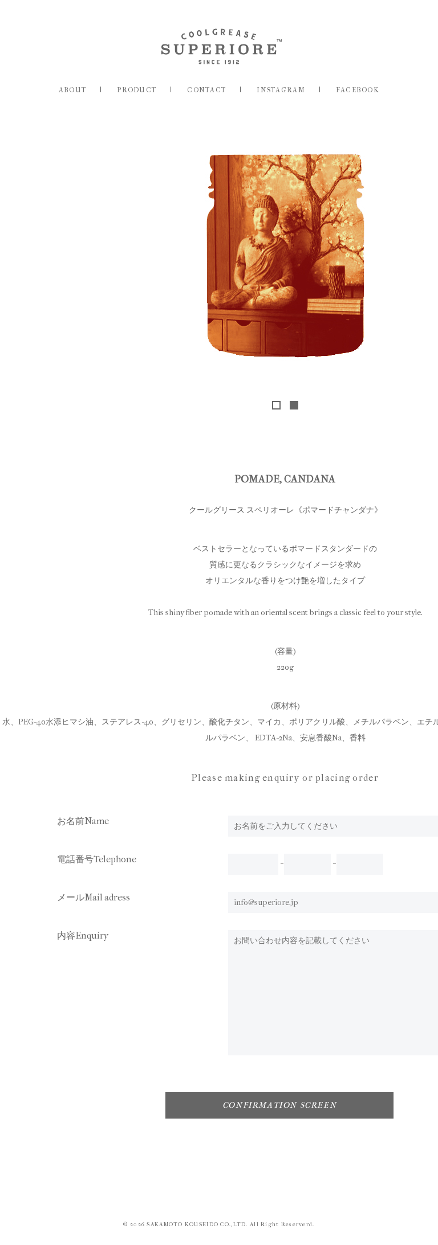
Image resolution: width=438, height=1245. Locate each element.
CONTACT (206, 90)
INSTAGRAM (281, 90)
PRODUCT (136, 90)
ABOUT (72, 90)
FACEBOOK (357, 90)
